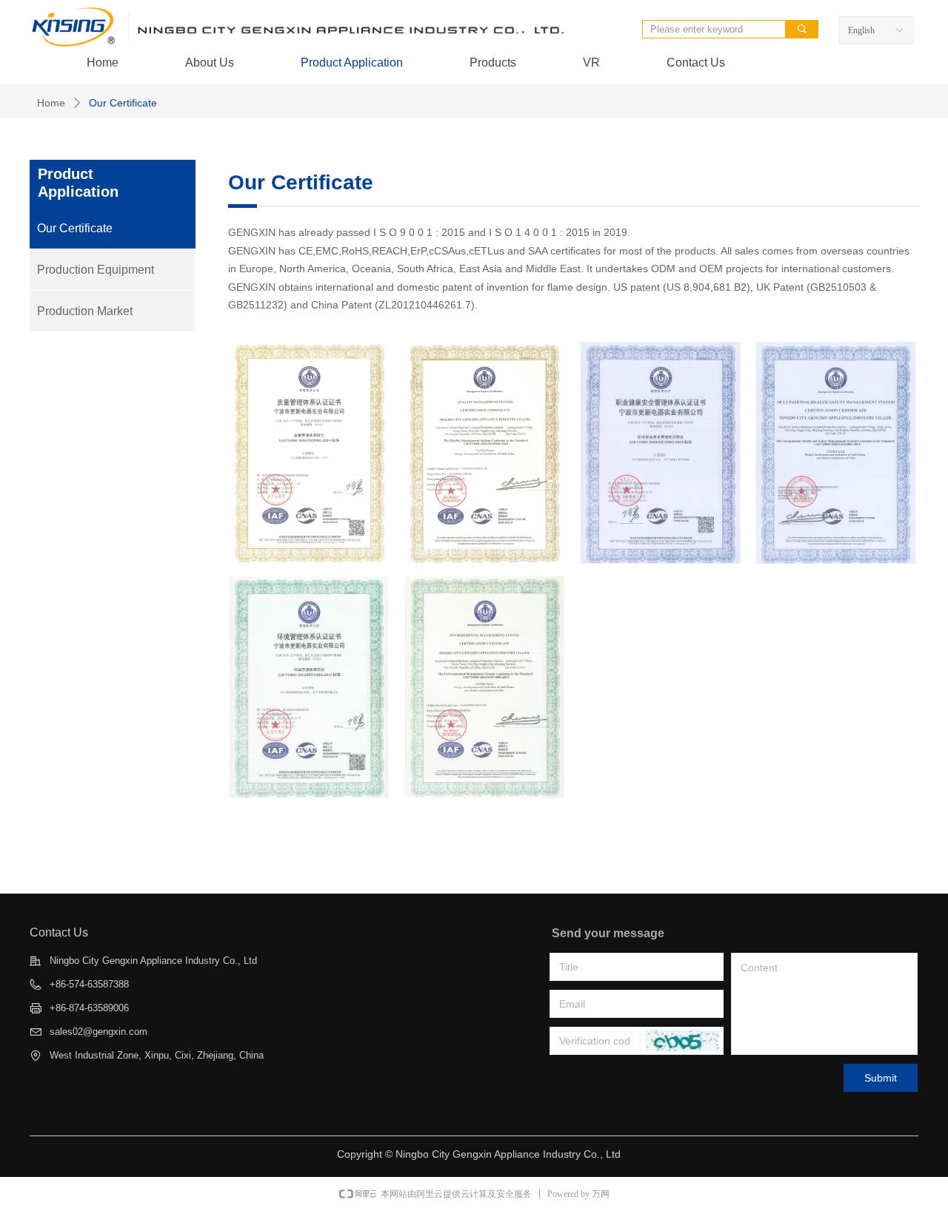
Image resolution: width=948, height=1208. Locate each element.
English (861, 30)
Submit (880, 1078)
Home (51, 103)
